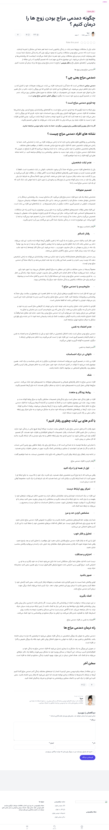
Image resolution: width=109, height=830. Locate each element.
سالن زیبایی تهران (60, 817)
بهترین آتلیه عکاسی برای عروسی (74, 126)
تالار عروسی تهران (60, 806)
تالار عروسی (65, 62)
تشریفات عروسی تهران (58, 813)
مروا (88, 33)
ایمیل (51, 743)
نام (93, 743)
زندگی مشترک (90, 11)
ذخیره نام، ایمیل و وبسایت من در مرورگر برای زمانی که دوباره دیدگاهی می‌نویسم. (68, 752)
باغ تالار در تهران (60, 809)
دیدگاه (92, 720)
